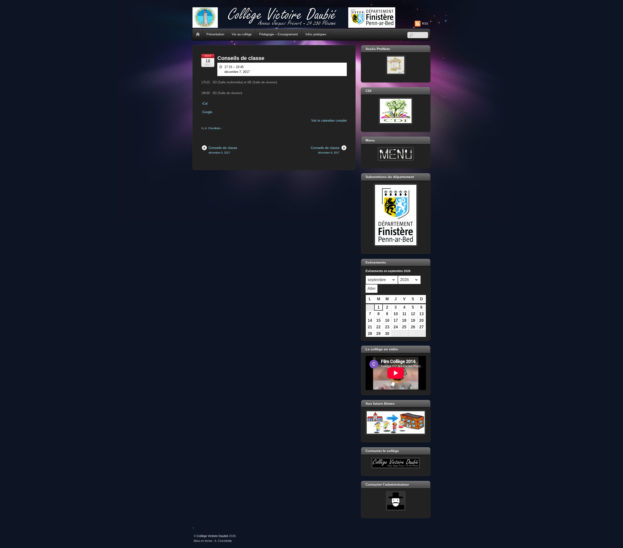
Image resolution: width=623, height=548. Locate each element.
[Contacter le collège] (396, 463)
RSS (425, 23)
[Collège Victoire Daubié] (293, 25)
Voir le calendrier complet (329, 120)
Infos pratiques (315, 34)
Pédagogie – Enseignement (278, 34)
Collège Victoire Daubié (212, 536)
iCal (205, 103)
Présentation (215, 34)
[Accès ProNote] (396, 65)
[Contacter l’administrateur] (396, 501)
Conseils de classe (240, 58)
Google (207, 112)
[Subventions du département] (396, 215)
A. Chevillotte (212, 128)
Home (197, 34)
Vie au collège (242, 34)
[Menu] (396, 154)
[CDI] (396, 111)
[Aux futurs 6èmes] (396, 422)
